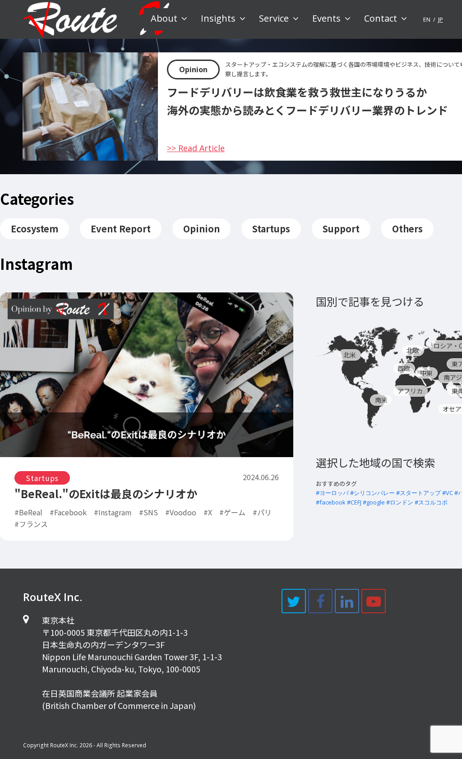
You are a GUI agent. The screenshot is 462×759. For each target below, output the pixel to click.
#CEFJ (354, 502)
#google (374, 502)
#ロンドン (399, 502)
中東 (426, 372)
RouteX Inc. (64, 745)
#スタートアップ (418, 493)
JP (440, 19)
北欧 (413, 350)
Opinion (193, 69)
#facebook (331, 502)
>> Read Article (196, 148)
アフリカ (410, 390)
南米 (381, 399)
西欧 (403, 368)
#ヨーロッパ (332, 493)
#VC (447, 493)
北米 (349, 354)
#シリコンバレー (372, 493)
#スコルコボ (431, 502)
